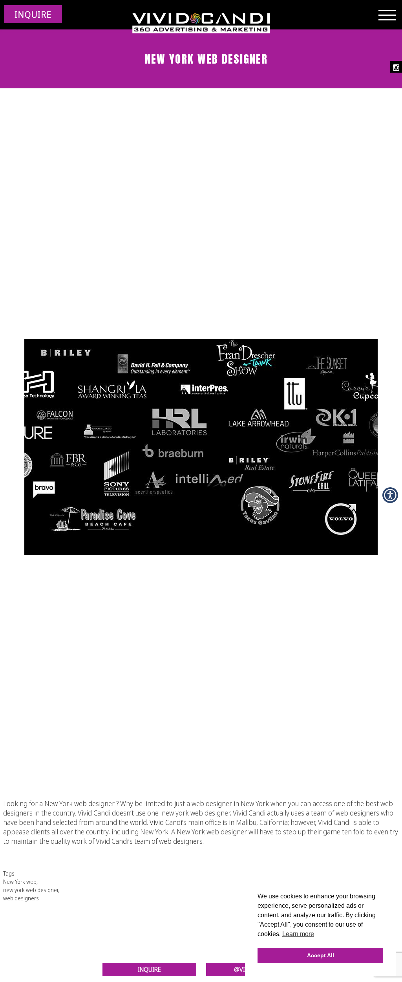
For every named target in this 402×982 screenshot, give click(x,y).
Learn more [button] (298, 934)
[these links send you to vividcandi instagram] (396, 67)
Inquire (149, 969)
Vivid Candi (166, 822)
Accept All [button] (320, 955)
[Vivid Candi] (201, 23)
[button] (390, 495)
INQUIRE (33, 14)
